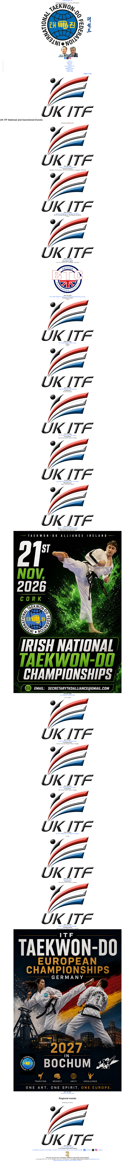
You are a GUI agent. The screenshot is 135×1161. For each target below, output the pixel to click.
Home (69, 61)
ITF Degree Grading (67, 260)
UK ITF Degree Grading (67, 1147)
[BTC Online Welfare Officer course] (67, 320)
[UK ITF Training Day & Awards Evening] (67, 505)
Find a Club (70, 62)
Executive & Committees (45, 1150)
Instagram (100, 1150)
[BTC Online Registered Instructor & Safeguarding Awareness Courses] (67, 279)
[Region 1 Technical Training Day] (67, 145)
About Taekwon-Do (70, 66)
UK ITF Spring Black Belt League (67, 787)
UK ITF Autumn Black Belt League (67, 435)
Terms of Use (63, 1150)
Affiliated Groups (69, 68)
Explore (70, 64)
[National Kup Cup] (67, 857)
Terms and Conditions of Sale (75, 1150)
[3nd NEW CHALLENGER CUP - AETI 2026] (67, 459)
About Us (69, 63)
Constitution (35, 1150)
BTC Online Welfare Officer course (67, 343)
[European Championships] (67, 1010)
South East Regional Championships (67, 389)
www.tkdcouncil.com (94, 1159)
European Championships (67, 1093)
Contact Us (70, 69)
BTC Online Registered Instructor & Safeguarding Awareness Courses (68, 296)
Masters (70, 67)
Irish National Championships (67, 695)
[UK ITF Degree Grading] (67, 1124)
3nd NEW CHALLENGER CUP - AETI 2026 (68, 481)
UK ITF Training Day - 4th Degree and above (67, 213)
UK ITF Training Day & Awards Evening (67, 527)
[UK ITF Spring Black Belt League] (67, 765)
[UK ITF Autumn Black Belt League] (67, 412)
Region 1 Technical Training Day (67, 167)
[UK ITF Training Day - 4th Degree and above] (67, 191)
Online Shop (70, 71)
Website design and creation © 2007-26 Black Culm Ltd (67, 1160)
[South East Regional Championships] (67, 366)
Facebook (88, 1150)
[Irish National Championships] (67, 612)
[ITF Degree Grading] (67, 237)
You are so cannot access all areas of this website (63, 73)
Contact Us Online (61, 3)
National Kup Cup (67, 879)
